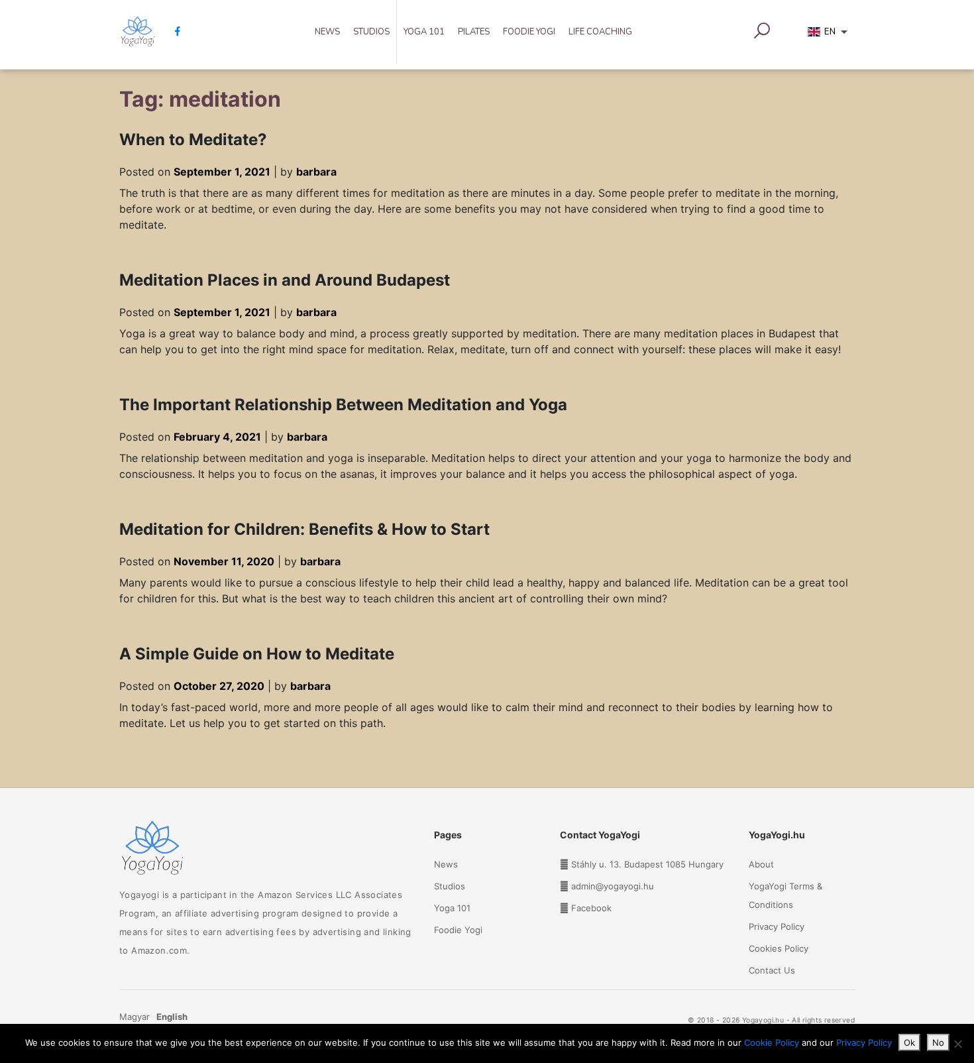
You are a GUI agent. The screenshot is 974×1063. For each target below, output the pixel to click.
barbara (316, 171)
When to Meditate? (193, 139)
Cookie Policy (771, 1042)
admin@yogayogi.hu (612, 886)
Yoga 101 (424, 32)
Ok (909, 1042)
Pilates (474, 32)
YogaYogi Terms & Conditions (785, 895)
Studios (371, 32)
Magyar (134, 1016)
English (172, 1016)
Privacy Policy (776, 926)
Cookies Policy (778, 948)
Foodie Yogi (529, 32)
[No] (957, 1043)
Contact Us (772, 970)
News (327, 32)
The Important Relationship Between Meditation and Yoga (343, 404)
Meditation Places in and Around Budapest (284, 280)
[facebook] (172, 31)
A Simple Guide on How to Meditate (256, 653)
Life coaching (600, 32)
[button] (830, 34)
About (761, 864)
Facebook (591, 908)
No (938, 1042)
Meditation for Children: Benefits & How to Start (304, 529)
